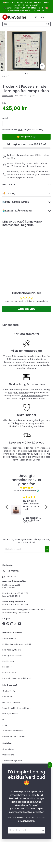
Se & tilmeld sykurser (12, 760)
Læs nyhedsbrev (10, 713)
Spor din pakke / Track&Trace (16, 708)
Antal (5, 118)
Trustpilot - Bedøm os (12, 730)
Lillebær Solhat (9, 672)
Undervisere (8, 754)
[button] (7, 507)
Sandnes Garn (9, 638)
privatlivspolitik (26, 821)
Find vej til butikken (11, 702)
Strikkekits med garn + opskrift (16, 644)
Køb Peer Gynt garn (11, 649)
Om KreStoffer (9, 691)
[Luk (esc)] (50, 765)
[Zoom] (42, 66)
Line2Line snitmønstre (32, 395)
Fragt (20, 129)
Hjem (4, 76)
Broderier (6, 666)
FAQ (4, 719)
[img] (26, 487)
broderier (23, 392)
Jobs (4, 725)
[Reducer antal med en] (5, 124)
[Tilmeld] (43, 830)
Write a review (26, 309)
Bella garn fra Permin (12, 655)
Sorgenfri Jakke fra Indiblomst (16, 678)
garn (15, 392)
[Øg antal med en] (14, 124)
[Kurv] (42, 17)
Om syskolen (8, 749)
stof (10, 392)
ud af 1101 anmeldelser (25, 490)
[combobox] (26, 24)
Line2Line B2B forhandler (13, 736)
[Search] (48, 24)
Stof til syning (8, 661)
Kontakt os (7, 696)
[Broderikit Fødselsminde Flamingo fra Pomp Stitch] (20, 253)
